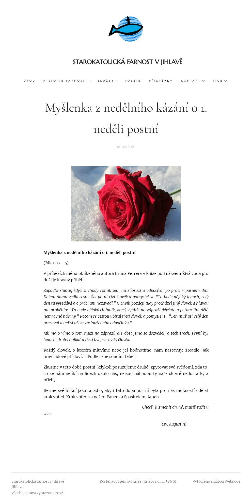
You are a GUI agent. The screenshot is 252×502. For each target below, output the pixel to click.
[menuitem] (31, 81)
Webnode (232, 481)
